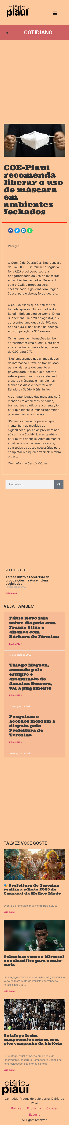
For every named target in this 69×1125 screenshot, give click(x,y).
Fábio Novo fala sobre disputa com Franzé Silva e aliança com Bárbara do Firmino (34, 627)
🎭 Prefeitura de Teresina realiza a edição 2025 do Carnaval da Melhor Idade (32, 889)
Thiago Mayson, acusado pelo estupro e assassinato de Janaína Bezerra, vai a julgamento (30, 677)
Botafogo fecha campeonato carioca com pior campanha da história (33, 1039)
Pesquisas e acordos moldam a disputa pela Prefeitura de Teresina (32, 726)
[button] (10, 230)
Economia (34, 1108)
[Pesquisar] (58, 484)
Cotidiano (38, 32)
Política (16, 1108)
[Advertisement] (34, 82)
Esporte (34, 1114)
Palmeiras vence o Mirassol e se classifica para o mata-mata (34, 961)
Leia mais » (12, 593)
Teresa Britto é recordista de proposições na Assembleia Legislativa (27, 580)
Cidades (52, 1108)
